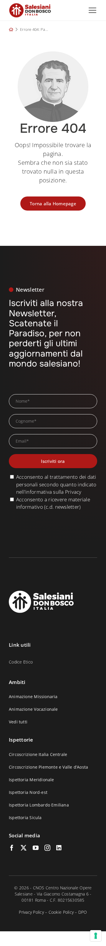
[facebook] (12, 848)
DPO (82, 912)
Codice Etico (21, 662)
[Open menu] (92, 10)
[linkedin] (59, 848)
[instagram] (47, 848)
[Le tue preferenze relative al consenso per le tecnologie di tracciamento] (95, 935)
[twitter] (23, 848)
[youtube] (36, 848)
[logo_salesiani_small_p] (30, 5)
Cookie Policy (61, 912)
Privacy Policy (31, 912)
